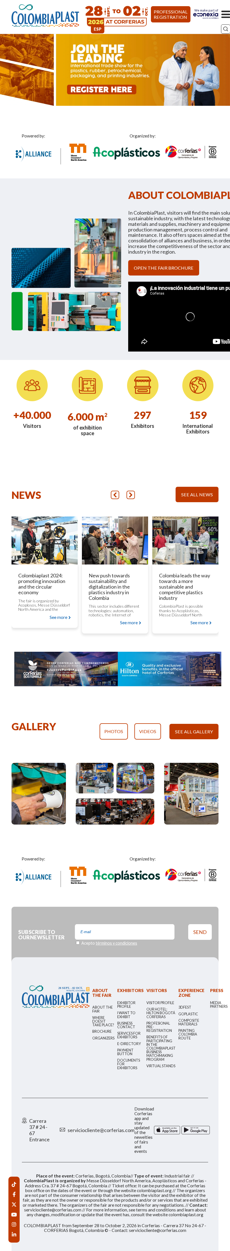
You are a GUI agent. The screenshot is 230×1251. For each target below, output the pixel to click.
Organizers (103, 1038)
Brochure (102, 1031)
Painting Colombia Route (187, 1034)
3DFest (184, 1007)
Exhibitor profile (126, 1005)
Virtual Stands (160, 1066)
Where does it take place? (103, 1021)
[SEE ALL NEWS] (197, 478)
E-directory (129, 1044)
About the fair (102, 1009)
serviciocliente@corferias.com (101, 1130)
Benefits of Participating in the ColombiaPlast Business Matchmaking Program (161, 1048)
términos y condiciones (116, 943)
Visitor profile (160, 1003)
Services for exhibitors (129, 1035)
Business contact (126, 1025)
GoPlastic (188, 1014)
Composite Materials (188, 1022)
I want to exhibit (126, 1015)
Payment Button (125, 1052)
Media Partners (218, 1005)
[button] (115, 495)
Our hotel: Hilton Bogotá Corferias (160, 1013)
